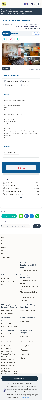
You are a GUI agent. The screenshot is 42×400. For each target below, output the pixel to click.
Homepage (4, 10)
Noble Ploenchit (7, 310)
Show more (21, 197)
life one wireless (7, 313)
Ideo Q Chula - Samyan (9, 326)
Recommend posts (15, 10)
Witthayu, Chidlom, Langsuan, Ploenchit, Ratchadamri (16, 11)
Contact (24, 358)
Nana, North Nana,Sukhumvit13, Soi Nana (28, 265)
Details (6, 94)
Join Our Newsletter (8, 222)
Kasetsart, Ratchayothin (9, 365)
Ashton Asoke (24, 336)
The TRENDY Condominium (29, 271)
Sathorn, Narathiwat (9, 275)
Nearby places (8, 179)
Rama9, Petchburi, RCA (28, 317)
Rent (3, 244)
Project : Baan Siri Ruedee (32, 28)
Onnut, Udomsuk (7, 330)
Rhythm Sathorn (7, 278)
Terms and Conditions (29, 342)
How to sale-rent (27, 354)
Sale (2, 241)
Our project (5, 257)
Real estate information (12, 75)
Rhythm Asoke (25, 321)
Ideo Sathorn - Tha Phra (28, 310)
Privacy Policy (26, 346)
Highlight (7, 146)
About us (24, 350)
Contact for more (7, 212)
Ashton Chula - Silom (8, 323)
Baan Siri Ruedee (6, 13)
